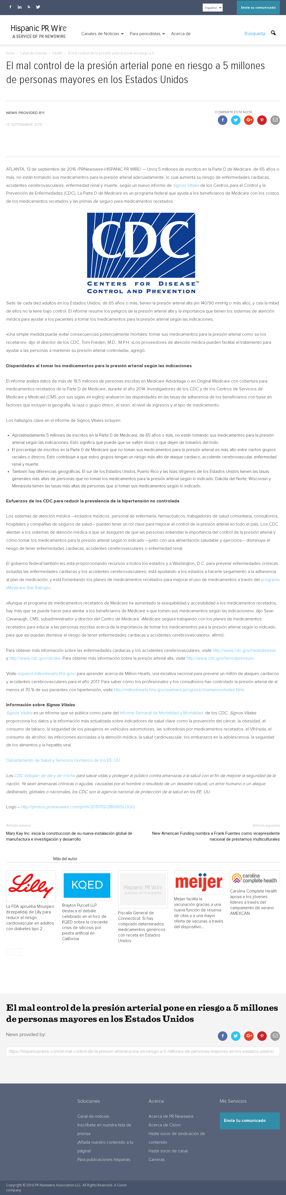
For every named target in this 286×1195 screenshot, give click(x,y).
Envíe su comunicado (258, 7)
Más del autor (65, 859)
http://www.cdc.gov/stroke (34, 658)
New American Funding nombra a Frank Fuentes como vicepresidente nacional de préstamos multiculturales (216, 836)
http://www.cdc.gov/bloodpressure (220, 658)
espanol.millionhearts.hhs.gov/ (47, 673)
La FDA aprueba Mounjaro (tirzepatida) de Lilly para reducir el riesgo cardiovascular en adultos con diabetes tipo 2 (30, 917)
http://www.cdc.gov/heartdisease (244, 650)
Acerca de (181, 34)
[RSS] (29, 7)
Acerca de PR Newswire (171, 1116)
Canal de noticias (93, 1116)
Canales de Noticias (100, 34)
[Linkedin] (19, 7)
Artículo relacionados (28, 859)
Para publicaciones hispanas (103, 1160)
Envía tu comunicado (245, 1121)
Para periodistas (145, 34)
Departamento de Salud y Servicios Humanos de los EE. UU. (63, 760)
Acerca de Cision (165, 1125)
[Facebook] (10, 7)
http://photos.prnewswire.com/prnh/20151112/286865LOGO (78, 807)
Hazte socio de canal (168, 1151)
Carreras (157, 1160)
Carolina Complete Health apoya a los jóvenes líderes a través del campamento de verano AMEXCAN (253, 902)
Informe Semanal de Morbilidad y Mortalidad (162, 713)
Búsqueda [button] (255, 33)
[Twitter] (38, 7)
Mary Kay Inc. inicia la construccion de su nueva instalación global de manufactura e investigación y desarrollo (69, 836)
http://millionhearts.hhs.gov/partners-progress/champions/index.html (179, 690)
